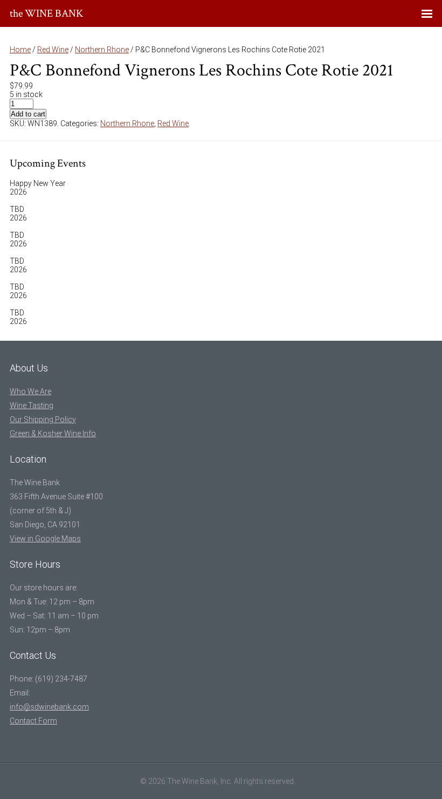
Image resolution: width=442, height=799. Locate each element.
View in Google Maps (45, 538)
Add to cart (28, 114)
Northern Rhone (102, 49)
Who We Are (30, 391)
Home (20, 49)
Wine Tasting (31, 405)
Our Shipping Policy (43, 419)
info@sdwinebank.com (49, 706)
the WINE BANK (47, 13)
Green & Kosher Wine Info (53, 433)
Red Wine (52, 49)
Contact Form (33, 721)
